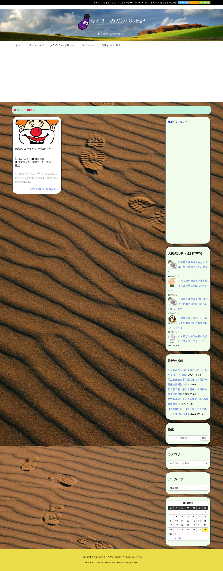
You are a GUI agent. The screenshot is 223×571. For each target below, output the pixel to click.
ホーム (96, 2)
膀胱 (17, 165)
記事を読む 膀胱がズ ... (44, 189)
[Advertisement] (111, 76)
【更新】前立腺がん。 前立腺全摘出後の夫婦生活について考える (187, 322)
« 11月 (178, 538)
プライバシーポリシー (130, 2)
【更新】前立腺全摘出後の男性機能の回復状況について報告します (187, 304)
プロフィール (150, 2)
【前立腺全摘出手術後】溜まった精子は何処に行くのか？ (187, 285)
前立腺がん (24, 162)
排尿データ (38, 162)
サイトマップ (109, 2)
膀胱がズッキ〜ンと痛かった (33, 149)
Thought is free (130, 562)
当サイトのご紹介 (168, 2)
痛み (48, 162)
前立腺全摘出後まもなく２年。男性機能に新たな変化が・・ (187, 267)
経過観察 (39, 158)
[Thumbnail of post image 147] (37, 131)
